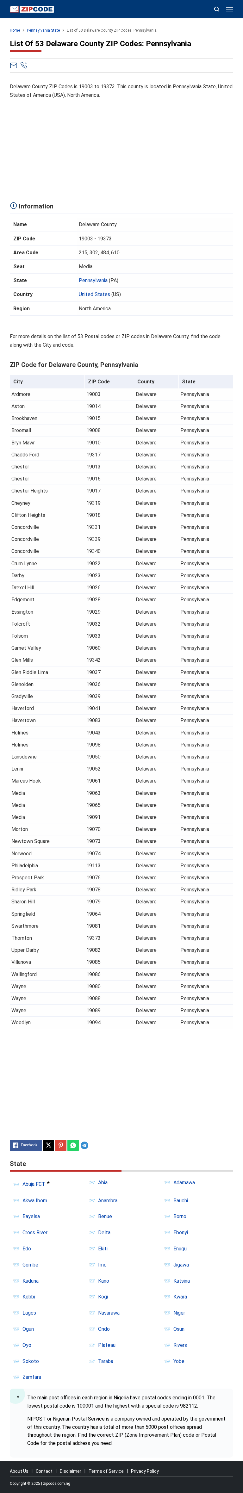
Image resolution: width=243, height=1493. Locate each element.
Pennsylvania (93, 280)
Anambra (107, 1201)
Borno (179, 1216)
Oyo (26, 1345)
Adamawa (184, 1183)
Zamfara (31, 1377)
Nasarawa (109, 1313)
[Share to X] (48, 1145)
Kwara (180, 1297)
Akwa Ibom (34, 1201)
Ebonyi (180, 1233)
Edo (26, 1249)
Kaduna (30, 1281)
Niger (179, 1313)
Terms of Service (106, 1471)
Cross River (34, 1233)
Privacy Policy (145, 1471)
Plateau (106, 1345)
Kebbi (28, 1297)
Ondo (104, 1329)
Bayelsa (31, 1216)
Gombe (30, 1265)
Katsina (181, 1281)
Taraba (105, 1361)
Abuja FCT (33, 1184)
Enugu (180, 1249)
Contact (44, 1471)
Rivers (180, 1345)
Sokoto (30, 1361)
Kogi (103, 1297)
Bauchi (180, 1201)
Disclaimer (70, 1471)
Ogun (28, 1329)
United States (94, 294)
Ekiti (103, 1249)
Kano (103, 1281)
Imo (102, 1265)
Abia (103, 1183)
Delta (104, 1233)
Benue (105, 1216)
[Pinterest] (60, 1145)
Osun (178, 1329)
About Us (19, 1471)
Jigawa (181, 1265)
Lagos (29, 1313)
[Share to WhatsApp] (73, 1145)
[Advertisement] (122, 148)
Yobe (178, 1361)
